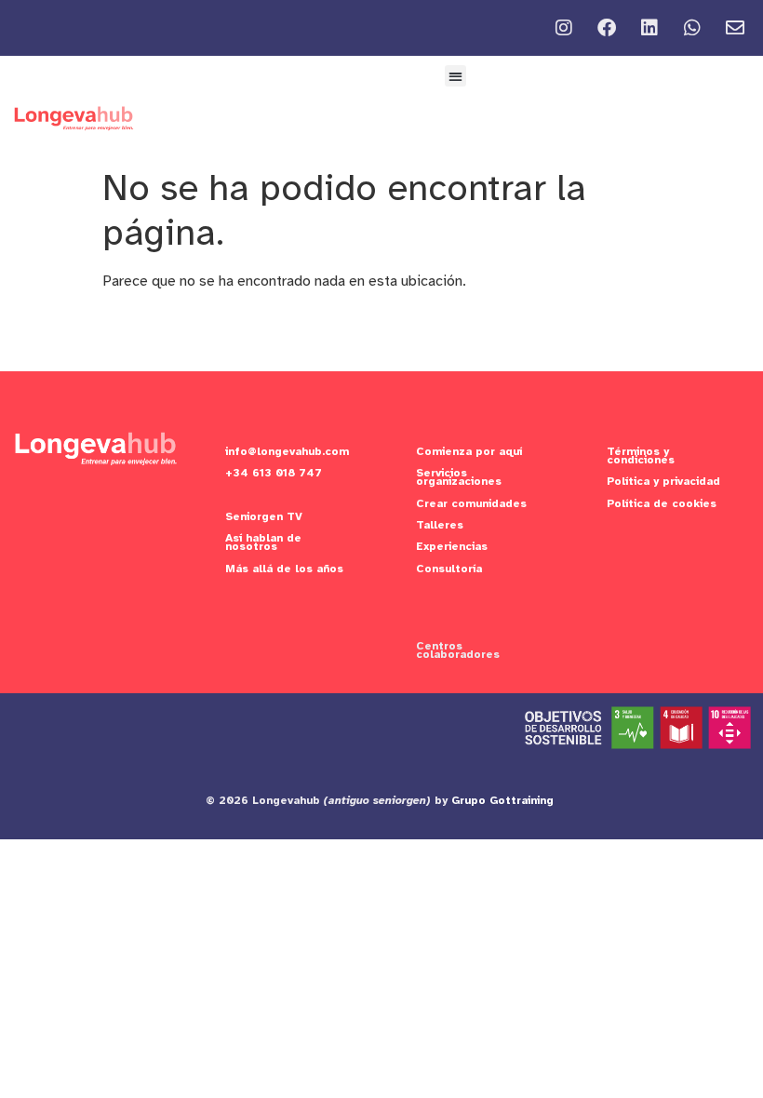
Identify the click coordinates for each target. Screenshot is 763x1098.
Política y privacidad (663, 481)
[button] (455, 76)
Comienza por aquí (469, 451)
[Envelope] (735, 28)
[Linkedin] (649, 28)
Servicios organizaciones (459, 477)
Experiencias (452, 546)
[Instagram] (563, 28)
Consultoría (449, 568)
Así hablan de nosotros (263, 542)
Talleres (439, 524)
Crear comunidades (471, 503)
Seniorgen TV (263, 516)
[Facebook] (606, 28)
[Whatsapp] (692, 28)
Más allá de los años (284, 568)
